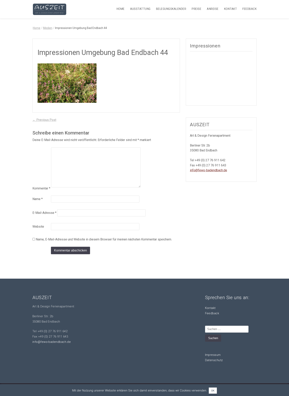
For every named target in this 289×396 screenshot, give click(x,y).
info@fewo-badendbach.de (208, 170)
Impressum (213, 355)
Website (38, 226)
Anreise (212, 8)
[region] (221, 77)
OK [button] (212, 390)
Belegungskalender (171, 8)
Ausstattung (140, 8)
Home (121, 8)
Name (37, 199)
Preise (196, 8)
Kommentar (41, 188)
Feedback (249, 8)
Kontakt (230, 8)
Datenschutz (214, 360)
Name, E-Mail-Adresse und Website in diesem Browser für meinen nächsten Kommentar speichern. (104, 239)
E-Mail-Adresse (44, 213)
